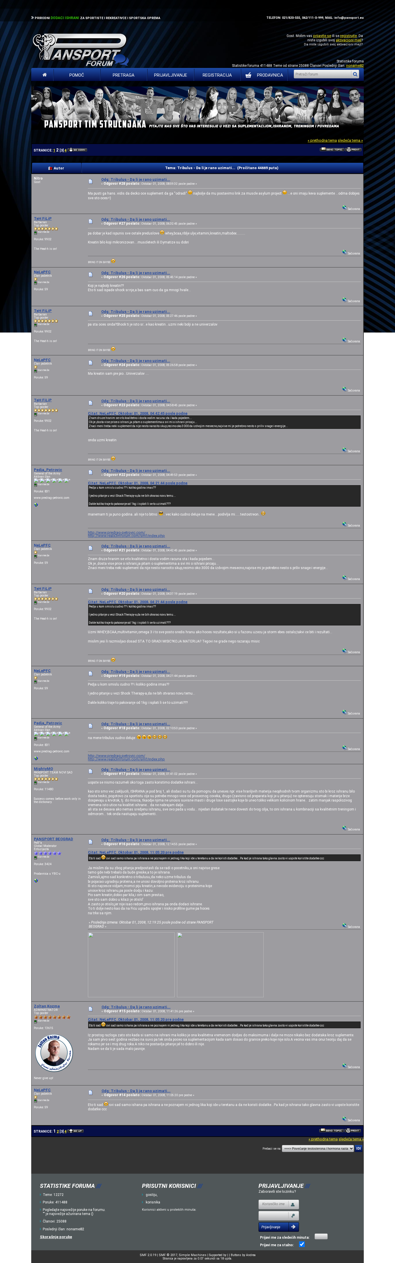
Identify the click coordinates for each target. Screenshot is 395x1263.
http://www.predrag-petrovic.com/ (116, 532)
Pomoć (76, 75)
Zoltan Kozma (47, 1006)
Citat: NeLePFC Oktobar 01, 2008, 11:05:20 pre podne (136, 852)
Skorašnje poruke (56, 1237)
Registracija (217, 75)
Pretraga (123, 75)
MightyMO (43, 769)
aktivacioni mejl (348, 40)
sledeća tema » (350, 140)
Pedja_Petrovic (48, 470)
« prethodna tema (322, 140)
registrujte (348, 36)
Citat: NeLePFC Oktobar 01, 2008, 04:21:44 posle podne (137, 483)
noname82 (355, 65)
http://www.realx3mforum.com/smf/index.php (126, 535)
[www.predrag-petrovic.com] (36, 506)
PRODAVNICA (270, 75)
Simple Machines (192, 1255)
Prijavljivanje (170, 75)
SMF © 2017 (168, 1255)
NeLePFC (42, 272)
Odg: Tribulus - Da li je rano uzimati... (135, 179)
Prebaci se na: (272, 1148)
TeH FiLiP (43, 218)
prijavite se (322, 36)
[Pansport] (36, 882)
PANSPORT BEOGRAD (53, 839)
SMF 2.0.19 (148, 1255)
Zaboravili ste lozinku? (277, 1191)
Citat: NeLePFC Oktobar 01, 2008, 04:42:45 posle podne (137, 413)
